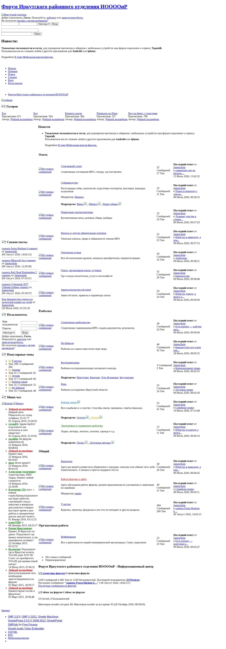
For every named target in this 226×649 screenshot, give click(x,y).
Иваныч (79, 197)
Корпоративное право (187, 368)
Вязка (80, 204)
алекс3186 (14, 522)
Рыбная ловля (19, 381)
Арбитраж (181, 258)
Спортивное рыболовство (75, 322)
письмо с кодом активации (32, 20)
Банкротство (182, 276)
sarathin (13, 439)
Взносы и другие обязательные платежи (83, 233)
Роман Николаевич (19, 528)
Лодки (81, 442)
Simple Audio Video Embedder (26, 628)
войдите (51, 17)
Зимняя (16, 369)
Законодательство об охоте (76, 289)
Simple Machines (48, 616)
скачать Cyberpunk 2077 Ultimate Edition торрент (15, 286)
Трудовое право (184, 389)
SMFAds (13, 624)
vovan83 (13, 424)
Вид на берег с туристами (142, 113)
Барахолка (66, 461)
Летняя (16, 375)
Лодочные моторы (100, 442)
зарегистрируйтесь (72, 17)
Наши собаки (110, 204)
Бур (4, 113)
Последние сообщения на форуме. (57, 585)
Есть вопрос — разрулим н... (182, 542)
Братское (95, 377)
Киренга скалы (73, 113)
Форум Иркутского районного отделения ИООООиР (64, 6)
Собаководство (69, 182)
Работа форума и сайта (74, 479)
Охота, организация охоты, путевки (81, 270)
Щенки (93, 204)
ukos (11, 462)
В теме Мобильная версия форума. (33, 57)
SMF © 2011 (29, 616)
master (78, 493)
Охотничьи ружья (71, 252)
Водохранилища (70, 362)
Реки (63, 384)
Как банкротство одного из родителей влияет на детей (17, 301)
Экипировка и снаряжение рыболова (82, 425)
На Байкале (18, 387)
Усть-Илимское (109, 377)
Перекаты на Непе (107, 113)
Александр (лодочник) (21, 471)
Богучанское (127, 377)
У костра (17, 361)
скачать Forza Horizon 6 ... (81, 582)
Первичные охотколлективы (77, 212)
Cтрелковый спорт (71, 166)
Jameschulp (11, 251)
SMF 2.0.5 (14, 616)
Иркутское (83, 377)
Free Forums (29, 624)
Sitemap (5, 610)
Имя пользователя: (10, 323)
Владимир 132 (16, 489)
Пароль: (6, 328)
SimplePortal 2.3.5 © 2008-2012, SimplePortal (35, 620)
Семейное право (184, 407)
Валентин (14, 549)
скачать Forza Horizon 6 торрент (20, 248)
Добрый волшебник (21, 119)
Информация (68, 536)
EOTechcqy (133, 579)
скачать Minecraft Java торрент (19, 260)
